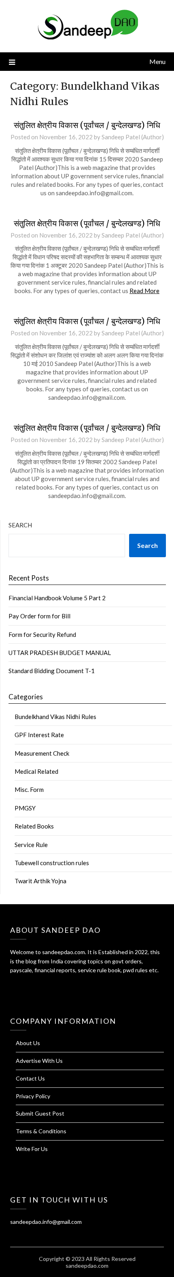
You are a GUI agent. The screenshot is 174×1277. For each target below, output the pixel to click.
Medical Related (36, 771)
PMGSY (25, 808)
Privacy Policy (33, 1096)
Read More (144, 290)
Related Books (34, 826)
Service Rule (31, 844)
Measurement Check (42, 753)
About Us (28, 1042)
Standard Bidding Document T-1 (51, 670)
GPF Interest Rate (39, 734)
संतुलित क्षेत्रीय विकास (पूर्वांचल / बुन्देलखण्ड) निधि (87, 125)
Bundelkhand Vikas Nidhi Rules (55, 716)
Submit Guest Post (40, 1113)
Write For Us (32, 1148)
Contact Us (30, 1078)
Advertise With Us (39, 1060)
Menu (157, 61)
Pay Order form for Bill (39, 616)
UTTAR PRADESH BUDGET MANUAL (59, 652)
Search (20, 525)
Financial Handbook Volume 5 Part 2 (57, 597)
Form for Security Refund (42, 634)
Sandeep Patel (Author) (133, 137)
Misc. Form (29, 789)
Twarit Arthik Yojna (40, 880)
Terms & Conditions (41, 1131)
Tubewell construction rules (52, 862)
